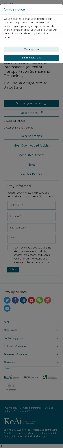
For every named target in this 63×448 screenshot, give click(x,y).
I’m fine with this (31, 57)
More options (31, 49)
